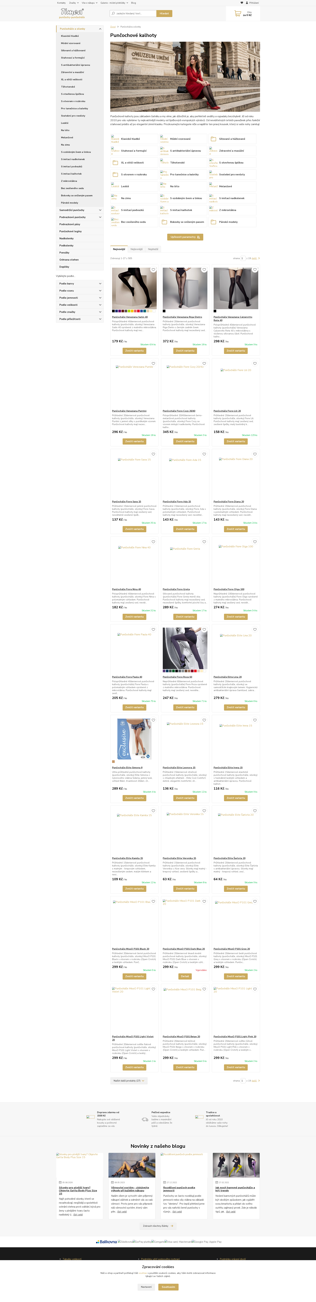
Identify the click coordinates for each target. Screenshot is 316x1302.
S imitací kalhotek (71, 173)
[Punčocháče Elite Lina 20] (236, 650)
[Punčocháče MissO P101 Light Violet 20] (134, 1009)
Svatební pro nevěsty (73, 115)
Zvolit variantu (134, 351)
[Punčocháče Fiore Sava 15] (134, 474)
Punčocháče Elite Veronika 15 (179, 858)
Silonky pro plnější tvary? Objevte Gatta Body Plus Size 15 (78, 1190)
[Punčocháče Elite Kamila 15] (134, 831)
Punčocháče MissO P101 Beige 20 (181, 1036)
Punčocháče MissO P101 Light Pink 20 (235, 1036)
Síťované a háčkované (73, 50)
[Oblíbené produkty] (241, 3)
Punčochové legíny (70, 231)
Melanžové (67, 137)
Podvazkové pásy (69, 224)
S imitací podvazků (71, 166)
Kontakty (61, 2)
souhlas (143, 1273)
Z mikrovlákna (69, 181)
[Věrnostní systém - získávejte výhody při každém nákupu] (131, 1165)
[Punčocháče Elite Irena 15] (236, 740)
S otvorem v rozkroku (73, 101)
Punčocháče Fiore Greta (176, 589)
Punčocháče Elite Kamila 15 (127, 858)
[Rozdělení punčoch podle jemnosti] (184, 1165)
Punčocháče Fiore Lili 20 (227, 411)
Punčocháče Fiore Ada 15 (177, 501)
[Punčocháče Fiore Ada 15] (185, 474)
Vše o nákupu (88, 2)
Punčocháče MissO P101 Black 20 (130, 948)
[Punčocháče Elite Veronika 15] (185, 831)
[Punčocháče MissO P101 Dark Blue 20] (185, 922)
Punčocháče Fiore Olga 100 (229, 589)
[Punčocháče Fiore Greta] (185, 562)
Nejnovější (119, 249)
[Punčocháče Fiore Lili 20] (236, 384)
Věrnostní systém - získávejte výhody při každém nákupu (130, 1189)
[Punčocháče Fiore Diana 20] (236, 474)
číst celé (78, 1214)
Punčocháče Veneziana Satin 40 (130, 317)
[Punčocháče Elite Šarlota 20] (236, 831)
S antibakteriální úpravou (75, 65)
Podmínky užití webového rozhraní (160, 1259)
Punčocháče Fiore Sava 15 (126, 501)
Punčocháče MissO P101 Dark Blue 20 (184, 948)
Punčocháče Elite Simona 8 (127, 767)
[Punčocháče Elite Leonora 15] (185, 740)
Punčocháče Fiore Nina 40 (126, 589)
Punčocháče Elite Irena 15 (228, 767)
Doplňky (64, 266)
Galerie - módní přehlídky (113, 2)
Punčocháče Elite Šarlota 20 (229, 858)
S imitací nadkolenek (73, 159)
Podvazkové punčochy (72, 217)
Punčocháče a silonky (72, 28)
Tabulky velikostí (72, 1259)
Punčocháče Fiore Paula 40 (127, 677)
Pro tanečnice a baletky (74, 108)
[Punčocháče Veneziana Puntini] (134, 384)
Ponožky (64, 252)
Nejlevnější (137, 249)
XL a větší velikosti (71, 79)
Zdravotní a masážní (72, 72)
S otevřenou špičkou (72, 94)
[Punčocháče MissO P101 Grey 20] (236, 922)
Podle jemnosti (68, 297)
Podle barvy (66, 283)
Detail (185, 976)
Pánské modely (69, 202)
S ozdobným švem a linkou (76, 152)
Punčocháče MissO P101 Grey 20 (232, 948)
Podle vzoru (66, 290)
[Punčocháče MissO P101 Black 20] (134, 922)
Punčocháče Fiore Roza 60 (177, 677)
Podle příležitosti (69, 319)
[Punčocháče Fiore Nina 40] (134, 562)
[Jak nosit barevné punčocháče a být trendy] (236, 1165)
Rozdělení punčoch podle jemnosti (179, 1189)
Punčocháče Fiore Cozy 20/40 (179, 411)
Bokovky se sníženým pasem (76, 195)
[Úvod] (81, 13)
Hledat (164, 13)
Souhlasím (168, 1287)
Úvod (113, 26)
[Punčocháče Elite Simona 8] (134, 740)
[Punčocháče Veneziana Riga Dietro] (185, 290)
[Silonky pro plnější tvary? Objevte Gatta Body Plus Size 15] (79, 1165)
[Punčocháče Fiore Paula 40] (134, 650)
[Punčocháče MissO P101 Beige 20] (185, 1009)
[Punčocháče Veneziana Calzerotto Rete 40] (236, 290)
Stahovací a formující (73, 57)
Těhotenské (68, 86)
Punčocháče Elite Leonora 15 (179, 767)
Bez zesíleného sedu (72, 188)
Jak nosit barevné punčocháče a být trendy (235, 1189)
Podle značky (67, 312)
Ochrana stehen (69, 259)
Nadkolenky (66, 238)
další (254, 258)
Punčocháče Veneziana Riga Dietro (182, 317)
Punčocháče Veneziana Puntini (129, 411)
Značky (72, 2)
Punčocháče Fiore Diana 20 (229, 501)
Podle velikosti (68, 305)
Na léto (65, 130)
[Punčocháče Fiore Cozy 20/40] (185, 384)
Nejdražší (153, 249)
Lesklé (64, 123)
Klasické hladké (70, 36)
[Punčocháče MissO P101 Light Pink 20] (236, 1009)
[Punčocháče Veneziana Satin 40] (134, 290)
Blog (133, 2)
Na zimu (65, 144)
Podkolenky (66, 245)
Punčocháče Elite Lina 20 (228, 677)
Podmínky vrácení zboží (233, 1259)
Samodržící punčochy (71, 210)
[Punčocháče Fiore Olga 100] (236, 562)
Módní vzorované (70, 43)
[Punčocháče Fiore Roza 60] (185, 650)
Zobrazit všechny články (155, 1226)
